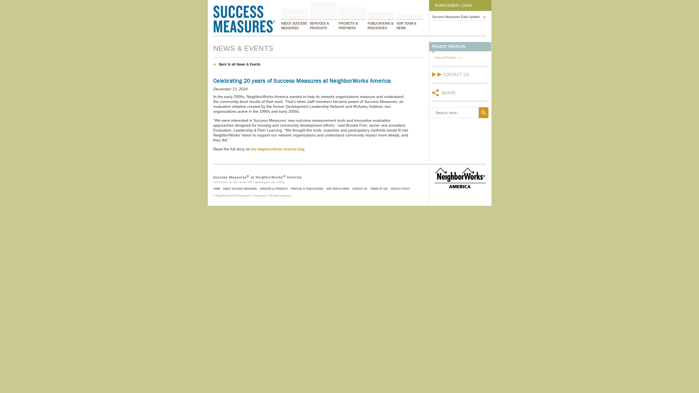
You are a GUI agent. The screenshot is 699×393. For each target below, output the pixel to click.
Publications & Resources (380, 25)
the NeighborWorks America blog (277, 149)
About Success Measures (294, 25)
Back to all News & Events (239, 64)
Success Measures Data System (456, 17)
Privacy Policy (400, 188)
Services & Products (319, 25)
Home (216, 188)
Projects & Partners (348, 25)
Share (449, 93)
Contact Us (456, 75)
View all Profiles (445, 57)
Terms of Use (379, 188)
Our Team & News (406, 25)
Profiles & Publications (307, 188)
